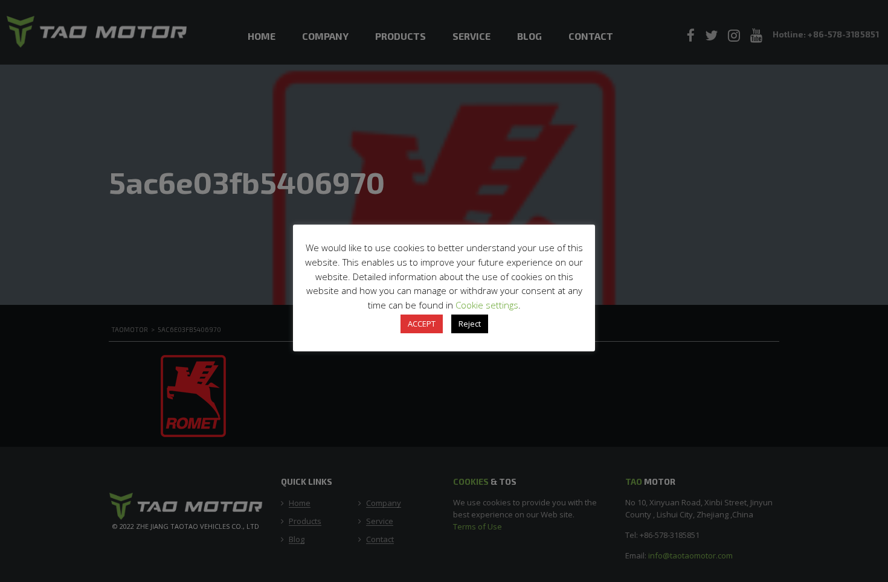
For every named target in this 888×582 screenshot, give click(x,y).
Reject (469, 323)
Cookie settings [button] (486, 305)
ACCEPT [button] (422, 323)
